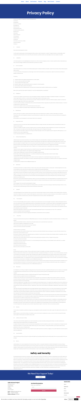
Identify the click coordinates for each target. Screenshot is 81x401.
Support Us (66, 386)
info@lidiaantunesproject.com (15, 391)
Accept (76, 399)
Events (65, 390)
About (65, 384)
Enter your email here (35, 385)
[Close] (79, 399)
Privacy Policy (43, 399)
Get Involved (66, 392)
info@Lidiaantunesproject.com (18, 368)
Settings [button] (65, 399)
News (65, 388)
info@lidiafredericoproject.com (36, 364)
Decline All (71, 399)
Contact (65, 395)
